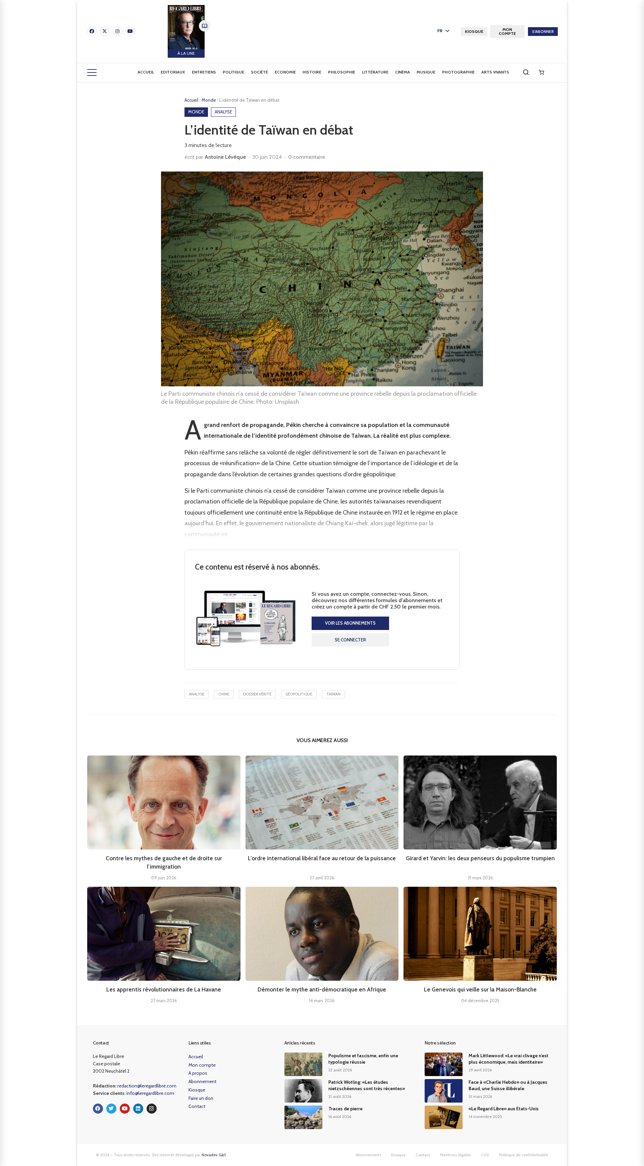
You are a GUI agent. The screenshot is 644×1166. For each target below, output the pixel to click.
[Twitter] (111, 1109)
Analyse (196, 694)
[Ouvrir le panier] (541, 72)
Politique (233, 72)
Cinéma (402, 72)
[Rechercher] (526, 72)
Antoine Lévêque (225, 157)
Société (259, 72)
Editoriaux (173, 72)
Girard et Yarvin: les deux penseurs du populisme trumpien (480, 858)
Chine (223, 694)
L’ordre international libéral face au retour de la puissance (322, 858)
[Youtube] (130, 31)
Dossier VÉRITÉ (257, 694)
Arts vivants (495, 72)
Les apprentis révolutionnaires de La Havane (163, 989)
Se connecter (350, 639)
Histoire (312, 72)
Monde (209, 100)
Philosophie (341, 72)
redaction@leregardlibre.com (146, 1086)
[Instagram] (117, 31)
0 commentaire (306, 157)
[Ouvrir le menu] (92, 72)
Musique (426, 72)
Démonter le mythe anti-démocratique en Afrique (322, 989)
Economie (285, 72)
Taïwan (333, 694)
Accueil (146, 72)
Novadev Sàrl (214, 1154)
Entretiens (204, 72)
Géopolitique (298, 694)
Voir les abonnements (350, 623)
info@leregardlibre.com (150, 1093)
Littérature (375, 72)
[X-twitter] (104, 31)
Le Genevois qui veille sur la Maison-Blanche (480, 989)
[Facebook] (92, 31)
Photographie (458, 72)
